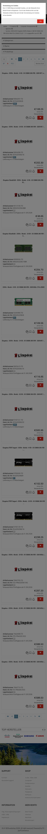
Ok (40, 21)
